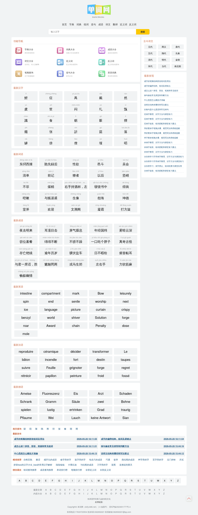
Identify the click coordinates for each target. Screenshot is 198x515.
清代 (150, 59)
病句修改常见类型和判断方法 (156, 95)
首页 (64, 24)
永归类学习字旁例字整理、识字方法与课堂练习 (164, 156)
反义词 (132, 24)
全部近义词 (91, 469)
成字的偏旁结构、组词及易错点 (157, 85)
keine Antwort (100, 417)
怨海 (100, 196)
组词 (86, 24)
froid (101, 375)
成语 (100, 24)
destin (100, 359)
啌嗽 (26, 196)
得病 (125, 185)
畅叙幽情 (26, 274)
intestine (26, 293)
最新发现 (149, 75)
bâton (26, 359)
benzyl (26, 317)
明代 (164, 59)
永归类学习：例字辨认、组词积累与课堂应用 (163, 166)
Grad (100, 409)
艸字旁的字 (143, 459)
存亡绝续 (26, 251)
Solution (100, 317)
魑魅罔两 (51, 262)
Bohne (125, 401)
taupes (125, 359)
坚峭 (125, 174)
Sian (125, 417)
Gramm (51, 401)
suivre (26, 367)
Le (125, 351)
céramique (51, 351)
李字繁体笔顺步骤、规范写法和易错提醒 (161, 137)
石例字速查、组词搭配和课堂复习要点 (160, 123)
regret (125, 367)
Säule (76, 401)
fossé (125, 375)
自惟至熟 (28, 459)
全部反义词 (105, 469)
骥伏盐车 (75, 251)
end (50, 301)
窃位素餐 (26, 240)
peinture (75, 375)
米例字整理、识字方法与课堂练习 (158, 142)
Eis (76, 393)
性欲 (76, 162)
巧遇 (108, 459)
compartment (50, 293)
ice (26, 309)
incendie (51, 359)
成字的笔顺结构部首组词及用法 (157, 81)
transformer (101, 351)
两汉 (164, 46)
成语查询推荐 (46, 469)
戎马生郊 (76, 262)
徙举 (116, 459)
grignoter (76, 367)
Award (50, 325)
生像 (76, 196)
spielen (26, 409)
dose (125, 325)
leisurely (125, 293)
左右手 (100, 262)
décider (76, 351)
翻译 (115, 24)
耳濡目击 (50, 228)
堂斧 (26, 207)
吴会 (125, 162)
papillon (51, 375)
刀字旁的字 (102, 464)
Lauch (76, 417)
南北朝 (177, 66)
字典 (71, 24)
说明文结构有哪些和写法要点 (156, 104)
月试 (181, 459)
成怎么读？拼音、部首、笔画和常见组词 (161, 90)
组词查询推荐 (30, 469)
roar (26, 325)
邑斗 (101, 162)
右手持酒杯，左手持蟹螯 (76, 185)
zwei (101, 401)
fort (75, 359)
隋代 (164, 53)
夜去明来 (26, 228)
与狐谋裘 (50, 196)
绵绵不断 (51, 240)
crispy (125, 309)
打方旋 (125, 207)
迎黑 (113, 464)
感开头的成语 (50, 459)
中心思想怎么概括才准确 (154, 100)
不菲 (26, 185)
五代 (150, 53)
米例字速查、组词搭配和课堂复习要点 (160, 147)
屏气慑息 (75, 228)
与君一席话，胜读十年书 (26, 262)
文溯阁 (76, 207)
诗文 (108, 24)
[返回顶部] (189, 498)
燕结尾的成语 (128, 459)
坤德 (125, 196)
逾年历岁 (50, 251)
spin (26, 301)
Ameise (26, 393)
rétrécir (26, 375)
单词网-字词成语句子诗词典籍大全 (99, 11)
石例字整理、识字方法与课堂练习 (158, 114)
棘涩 (38, 459)
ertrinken (76, 409)
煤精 (51, 185)
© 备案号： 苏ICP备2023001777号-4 (115, 506)
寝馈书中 (100, 185)
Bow (101, 293)
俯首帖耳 (125, 251)
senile (76, 301)
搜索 (143, 31)
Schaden (125, 393)
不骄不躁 (75, 240)
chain (76, 325)
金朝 (178, 59)
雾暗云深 (125, 228)
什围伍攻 (72, 464)
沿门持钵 (171, 459)
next (126, 301)
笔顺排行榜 (76, 469)
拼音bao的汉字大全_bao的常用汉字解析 (33, 464)
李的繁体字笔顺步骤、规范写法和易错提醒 (162, 128)
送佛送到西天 (125, 464)
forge (125, 317)
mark (75, 293)
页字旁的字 (158, 459)
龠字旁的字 (65, 459)
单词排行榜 (62, 469)
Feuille (50, 367)
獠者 (75, 174)
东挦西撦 (26, 162)
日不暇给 (100, 251)
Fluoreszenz (51, 393)
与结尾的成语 (86, 464)
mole (25, 333)
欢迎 (51, 207)
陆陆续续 (60, 464)
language (50, 309)
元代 (150, 46)
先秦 (178, 53)
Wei (51, 417)
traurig (125, 409)
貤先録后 (50, 162)
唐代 (178, 46)
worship (100, 301)
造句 (93, 24)
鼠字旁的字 (80, 459)
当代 (164, 66)
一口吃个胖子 (100, 240)
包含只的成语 (95, 459)
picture (76, 309)
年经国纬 (100, 228)
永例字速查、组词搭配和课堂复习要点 (160, 170)
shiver (76, 317)
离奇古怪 (125, 240)
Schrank (26, 401)
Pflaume (26, 417)
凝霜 (100, 207)
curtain (101, 309)
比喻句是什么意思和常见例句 (156, 109)
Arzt (101, 393)
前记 (51, 174)
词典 (79, 24)
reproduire (26, 351)
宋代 (150, 66)
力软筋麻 (125, 262)
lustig (51, 409)
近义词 (123, 24)
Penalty (100, 325)
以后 (101, 174)
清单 (26, 174)
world (51, 317)
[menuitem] (64, 24)
